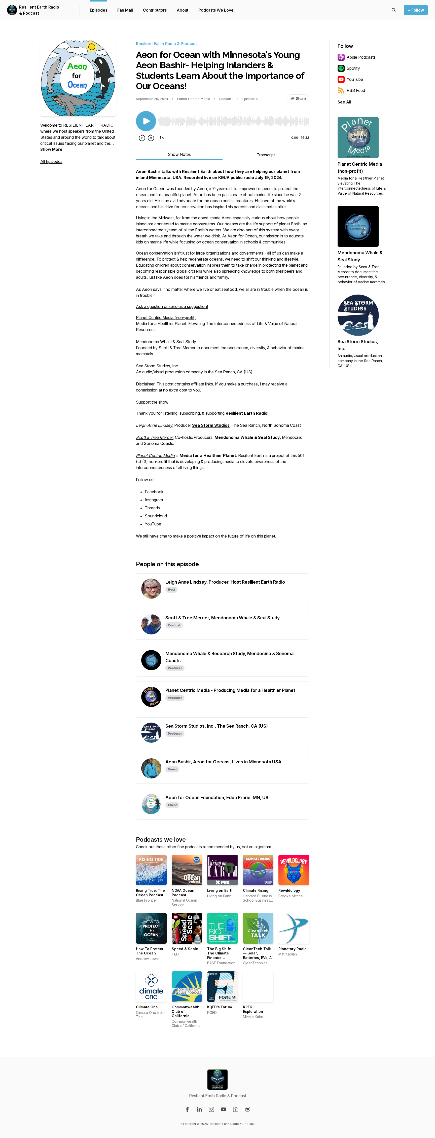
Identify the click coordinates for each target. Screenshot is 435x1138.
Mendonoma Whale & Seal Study (166, 341)
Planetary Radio (292, 949)
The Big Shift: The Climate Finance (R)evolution (219, 955)
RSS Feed (356, 90)
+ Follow (416, 10)
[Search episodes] (394, 10)
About (182, 10)
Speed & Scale (185, 949)
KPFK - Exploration (253, 1009)
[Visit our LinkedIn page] (199, 1109)
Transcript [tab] (266, 154)
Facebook (154, 491)
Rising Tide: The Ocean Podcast (150, 892)
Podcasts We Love (216, 10)
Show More (51, 149)
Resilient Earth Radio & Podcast (39, 10)
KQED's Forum (219, 1007)
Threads (152, 507)
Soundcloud (156, 515)
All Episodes (51, 161)
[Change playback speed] (162, 137)
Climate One (147, 1007)
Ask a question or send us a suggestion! (172, 306)
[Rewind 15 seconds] (142, 137)
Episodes (98, 10)
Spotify (353, 68)
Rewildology (289, 890)
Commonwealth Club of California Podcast (185, 1013)
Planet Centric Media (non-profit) (166, 317)
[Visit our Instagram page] (211, 1109)
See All (344, 101)
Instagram (154, 499)
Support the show (152, 402)
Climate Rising (255, 890)
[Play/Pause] (146, 121)
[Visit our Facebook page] (187, 1109)
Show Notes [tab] (179, 154)
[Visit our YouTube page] (223, 1109)
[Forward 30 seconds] (151, 137)
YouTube (153, 523)
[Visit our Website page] (235, 1109)
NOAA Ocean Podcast (183, 892)
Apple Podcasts (361, 57)
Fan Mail (125, 10)
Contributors (155, 10)
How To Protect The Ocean (149, 951)
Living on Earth (220, 890)
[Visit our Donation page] (247, 1109)
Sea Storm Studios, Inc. (157, 365)
